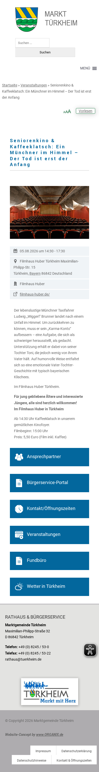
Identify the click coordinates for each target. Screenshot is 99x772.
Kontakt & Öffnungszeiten (74, 760)
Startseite (9, 85)
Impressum (43, 751)
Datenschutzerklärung (76, 751)
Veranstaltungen (34, 85)
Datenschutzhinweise (31, 760)
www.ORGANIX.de (49, 734)
